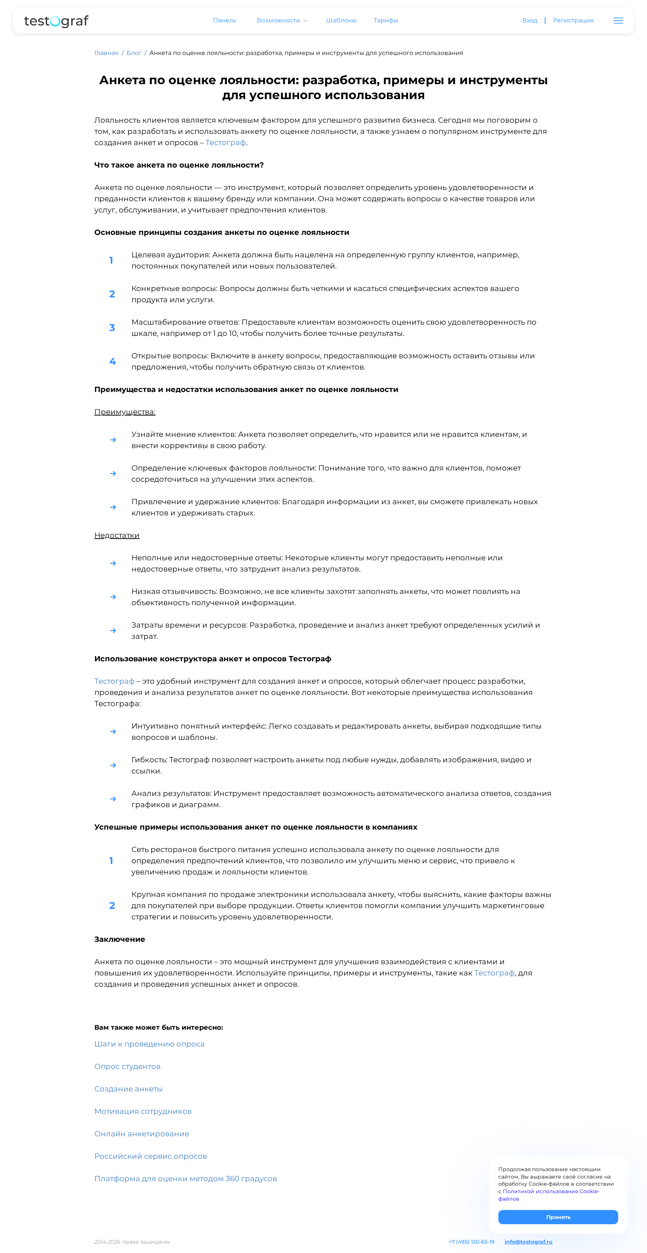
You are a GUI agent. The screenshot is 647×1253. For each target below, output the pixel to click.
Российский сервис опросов (150, 1156)
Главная (106, 52)
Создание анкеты (128, 1088)
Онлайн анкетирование (141, 1133)
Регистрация (573, 20)
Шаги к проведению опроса (149, 1043)
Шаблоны (341, 20)
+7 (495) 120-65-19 (472, 1241)
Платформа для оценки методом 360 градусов (185, 1178)
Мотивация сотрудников (143, 1111)
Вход (529, 20)
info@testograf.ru (529, 1241)
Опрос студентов (127, 1066)
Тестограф (226, 142)
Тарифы (386, 20)
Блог (134, 52)
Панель (224, 20)
